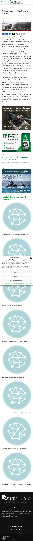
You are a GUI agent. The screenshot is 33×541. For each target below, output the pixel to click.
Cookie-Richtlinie (8, 283)
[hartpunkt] (16, 2)
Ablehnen (16, 276)
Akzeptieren (16, 272)
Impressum (28, 283)
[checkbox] (4, 538)
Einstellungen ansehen (16, 280)
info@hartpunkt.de (11, 520)
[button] (30, 258)
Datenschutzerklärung (19, 283)
